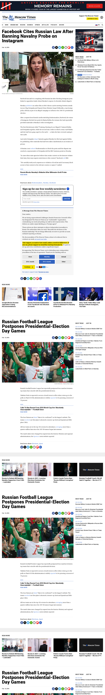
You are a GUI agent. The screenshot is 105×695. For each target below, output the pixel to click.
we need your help (41, 239)
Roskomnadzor (37, 183)
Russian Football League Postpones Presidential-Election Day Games (35, 326)
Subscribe (67, 198)
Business (30, 25)
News (6, 25)
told (64, 158)
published (29, 105)
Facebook (52, 183)
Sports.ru (36, 436)
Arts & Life (45, 25)
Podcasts (54, 25)
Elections (35, 443)
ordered (33, 148)
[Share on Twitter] (56, 47)
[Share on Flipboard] (69, 47)
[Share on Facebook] (53, 47)
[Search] (102, 25)
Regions (22, 25)
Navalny (45, 183)
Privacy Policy (36, 202)
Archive (61, 25)
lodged (36, 139)
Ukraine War (14, 25)
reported (53, 398)
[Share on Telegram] (59, 47)
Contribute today (92, 18)
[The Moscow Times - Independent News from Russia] (19, 17)
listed (35, 417)
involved (27, 420)
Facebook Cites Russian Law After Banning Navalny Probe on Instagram (37, 36)
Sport (41, 443)
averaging (59, 427)
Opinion (37, 25)
